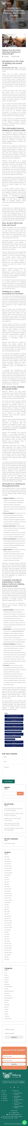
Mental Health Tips (8, 998)
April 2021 (6, 914)
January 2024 (7, 863)
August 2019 (7, 955)
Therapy (6, 1014)
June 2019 (6, 959)
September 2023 (8, 872)
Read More (21, 1082)
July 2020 (6, 932)
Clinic (5, 973)
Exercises (6, 979)
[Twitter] (14, 1087)
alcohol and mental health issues (14, 725)
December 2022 (8, 893)
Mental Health (7, 995)
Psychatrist (7, 1004)
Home (7, 19)
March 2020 (7, 941)
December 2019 (8, 945)
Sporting (6, 1009)
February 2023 (7, 888)
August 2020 (7, 929)
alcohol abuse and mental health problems (14, 716)
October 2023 (7, 870)
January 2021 (7, 918)
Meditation (6, 993)
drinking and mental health (13, 737)
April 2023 (6, 884)
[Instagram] (18, 1087)
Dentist (6, 975)
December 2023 (8, 866)
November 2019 (8, 948)
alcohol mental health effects (13, 731)
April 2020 (6, 939)
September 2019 (8, 952)
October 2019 (7, 950)
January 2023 (7, 891)
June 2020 (6, 934)
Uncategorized (7, 1018)
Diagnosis (6, 977)
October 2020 (7, 925)
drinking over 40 (10, 739)
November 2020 (8, 923)
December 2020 (8, 920)
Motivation (6, 1000)
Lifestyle (6, 988)
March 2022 (7, 911)
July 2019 (6, 957)
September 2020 (8, 927)
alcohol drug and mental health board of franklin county (14, 728)
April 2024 (6, 857)
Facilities (6, 982)
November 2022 (8, 895)
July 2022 (6, 904)
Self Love (6, 1007)
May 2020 (6, 936)
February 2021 (7, 916)
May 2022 (6, 909)
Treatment (6, 1016)
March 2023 (7, 886)
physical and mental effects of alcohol (14, 745)
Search (7, 787)
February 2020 (7, 943)
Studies (6, 1011)
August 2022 (7, 902)
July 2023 (6, 877)
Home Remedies (8, 986)
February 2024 (7, 861)
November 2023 (8, 868)
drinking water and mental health (14, 742)
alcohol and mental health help (14, 722)
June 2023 (6, 879)
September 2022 (8, 900)
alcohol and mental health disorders (14, 719)
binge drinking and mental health (14, 734)
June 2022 (6, 907)
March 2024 (7, 859)
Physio (5, 1002)
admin (7, 56)
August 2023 (7, 875)
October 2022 (7, 898)
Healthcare (7, 984)
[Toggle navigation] (25, 2)
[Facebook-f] (10, 1087)
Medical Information (16, 19)
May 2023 (6, 882)
